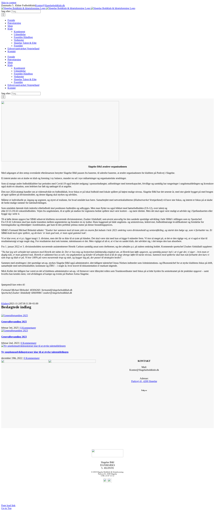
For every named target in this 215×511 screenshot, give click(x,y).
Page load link (8, 505)
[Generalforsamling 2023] (14, 330)
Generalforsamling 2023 (14, 336)
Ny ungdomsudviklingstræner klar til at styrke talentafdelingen (34, 352)
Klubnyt (5, 303)
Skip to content (8, 2)
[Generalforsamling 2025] (14, 315)
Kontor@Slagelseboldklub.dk (50, 5)
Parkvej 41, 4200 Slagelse (144, 381)
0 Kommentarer (28, 327)
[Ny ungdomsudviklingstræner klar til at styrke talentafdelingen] (33, 345)
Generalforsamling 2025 (14, 321)
